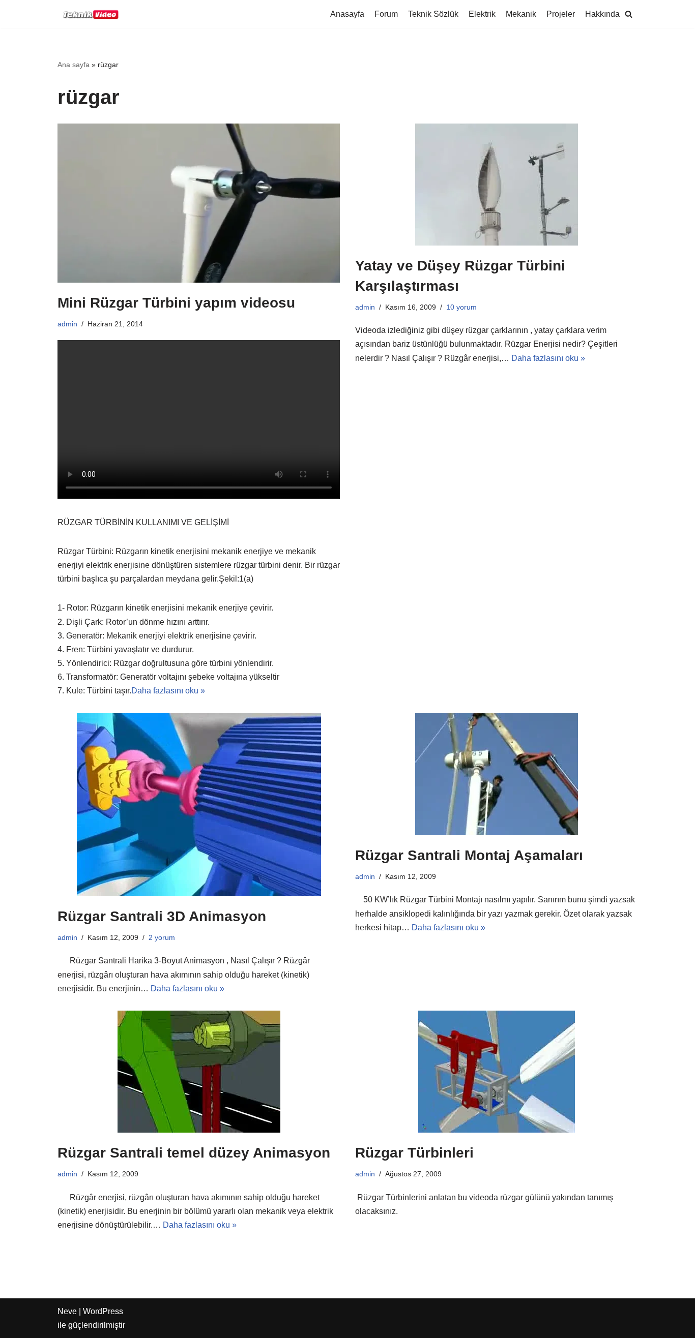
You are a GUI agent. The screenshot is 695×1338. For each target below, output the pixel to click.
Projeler (560, 14)
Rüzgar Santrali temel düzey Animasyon (193, 1153)
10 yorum (461, 307)
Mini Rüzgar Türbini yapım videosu (176, 303)
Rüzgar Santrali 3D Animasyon (161, 916)
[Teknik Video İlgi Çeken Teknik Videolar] (88, 14)
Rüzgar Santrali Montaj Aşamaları (469, 855)
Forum (386, 14)
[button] (628, 14)
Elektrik (482, 14)
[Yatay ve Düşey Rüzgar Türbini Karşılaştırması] (496, 185)
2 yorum (162, 937)
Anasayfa (347, 14)
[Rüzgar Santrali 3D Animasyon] (198, 804)
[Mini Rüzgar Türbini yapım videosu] (198, 203)
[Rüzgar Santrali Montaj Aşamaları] (496, 774)
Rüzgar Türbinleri (414, 1153)
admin (67, 324)
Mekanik (521, 14)
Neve (67, 1311)
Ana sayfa (73, 64)
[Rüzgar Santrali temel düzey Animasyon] (198, 1072)
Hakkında (602, 14)
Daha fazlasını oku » (168, 690)
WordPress (103, 1311)
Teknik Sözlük (433, 14)
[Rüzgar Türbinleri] (496, 1072)
